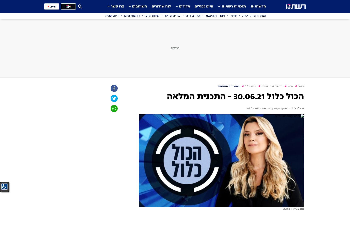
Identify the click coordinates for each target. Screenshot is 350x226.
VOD (290, 86)
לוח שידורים (161, 6)
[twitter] (114, 98)
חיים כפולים (204, 6)
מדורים (184, 6)
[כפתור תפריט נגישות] (4, 187)
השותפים (139, 6)
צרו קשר (117, 6)
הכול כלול (250, 86)
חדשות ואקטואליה (271, 86)
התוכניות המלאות (229, 86)
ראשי (301, 86)
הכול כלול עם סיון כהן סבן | (287, 108)
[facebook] (114, 88)
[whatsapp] (114, 108)
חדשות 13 (258, 6)
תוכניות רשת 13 (233, 6)
